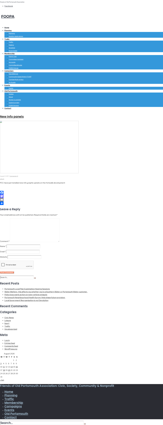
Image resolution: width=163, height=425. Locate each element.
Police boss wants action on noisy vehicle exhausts (25, 295)
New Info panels (12, 117)
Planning (8, 30)
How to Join (13, 56)
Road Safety (13, 51)
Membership (9, 53)
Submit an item (14, 103)
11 (4, 367)
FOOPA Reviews (14, 105)
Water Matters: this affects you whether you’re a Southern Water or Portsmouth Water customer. (46, 292)
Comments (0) (14, 176)
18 (4, 370)
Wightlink (12, 48)
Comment (5, 241)
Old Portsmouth (11, 91)
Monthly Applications (16, 36)
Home (6, 28)
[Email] (81, 199)
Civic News (9, 318)
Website (3, 257)
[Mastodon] (81, 196)
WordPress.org (10, 349)
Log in (7, 340)
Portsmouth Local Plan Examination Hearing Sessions (27, 289)
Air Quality (12, 82)
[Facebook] (81, 192)
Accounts (12, 62)
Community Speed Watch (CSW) (20, 77)
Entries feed (9, 343)
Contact (7, 108)
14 (12, 367)
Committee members (16, 59)
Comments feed (11, 346)
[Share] (81, 203)
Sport (6, 323)
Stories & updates (15, 100)
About (11, 97)
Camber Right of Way (16, 80)
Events (7, 85)
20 (9, 370)
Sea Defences (13, 74)
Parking (11, 45)
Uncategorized (10, 329)
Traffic (7, 39)
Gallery (11, 94)
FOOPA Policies (13, 68)
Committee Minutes (15, 65)
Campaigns (9, 71)
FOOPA (7, 16)
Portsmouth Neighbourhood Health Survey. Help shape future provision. (34, 298)
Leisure (2, 179)
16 (17, 367)
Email (3, 252)
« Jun (2, 380)
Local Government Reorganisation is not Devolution (26, 300)
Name (3, 246)
